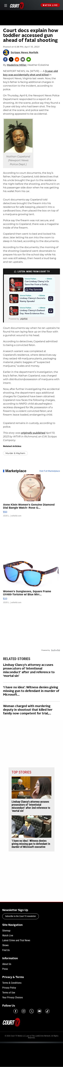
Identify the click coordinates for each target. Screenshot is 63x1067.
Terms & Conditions (11, 982)
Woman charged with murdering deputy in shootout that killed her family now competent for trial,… (27, 710)
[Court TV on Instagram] (23, 1011)
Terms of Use (8, 992)
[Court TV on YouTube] (39, 1011)
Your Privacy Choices (12, 997)
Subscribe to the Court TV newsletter (20, 916)
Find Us (6, 950)
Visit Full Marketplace (49, 471)
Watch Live (50, 5)
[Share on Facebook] (5, 59)
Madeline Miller (16, 65)
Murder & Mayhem (15, 453)
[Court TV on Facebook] (15, 1011)
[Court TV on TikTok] (47, 1011)
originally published (33, 432)
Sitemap (6, 930)
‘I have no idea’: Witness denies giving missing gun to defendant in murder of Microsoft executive (31, 843)
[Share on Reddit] (17, 59)
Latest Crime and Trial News (16, 940)
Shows (5, 945)
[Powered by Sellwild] (55, 650)
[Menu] (5, 5)
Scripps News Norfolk (24, 52)
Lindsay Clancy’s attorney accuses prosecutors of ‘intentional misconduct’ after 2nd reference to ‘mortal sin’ (29, 671)
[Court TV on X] (31, 1011)
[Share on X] (11, 59)
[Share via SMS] (28, 59)
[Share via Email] (22, 59)
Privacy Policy (9, 987)
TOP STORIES (21, 772)
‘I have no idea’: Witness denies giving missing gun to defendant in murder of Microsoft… (31, 691)
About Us (6, 964)
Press (5, 968)
